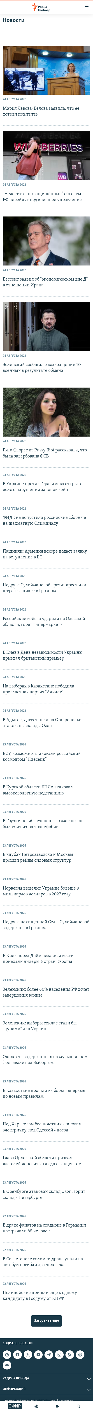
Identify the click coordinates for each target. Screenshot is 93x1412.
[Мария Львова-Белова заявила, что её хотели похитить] (46, 70)
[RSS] (69, 1354)
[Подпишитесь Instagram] (59, 1354)
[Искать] (78, 1406)
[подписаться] (7, 1365)
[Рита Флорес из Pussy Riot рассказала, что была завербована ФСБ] (46, 412)
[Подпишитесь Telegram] (48, 1354)
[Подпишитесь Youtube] (38, 1354)
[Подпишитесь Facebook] (17, 1354)
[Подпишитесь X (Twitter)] (28, 1354)
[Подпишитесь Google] (7, 1354)
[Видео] (57, 1406)
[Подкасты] (80, 1354)
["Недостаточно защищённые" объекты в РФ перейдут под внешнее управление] (46, 155)
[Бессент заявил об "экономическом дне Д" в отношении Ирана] (46, 240)
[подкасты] (36, 1406)
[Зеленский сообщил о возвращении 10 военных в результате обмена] (46, 326)
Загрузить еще (46, 1321)
